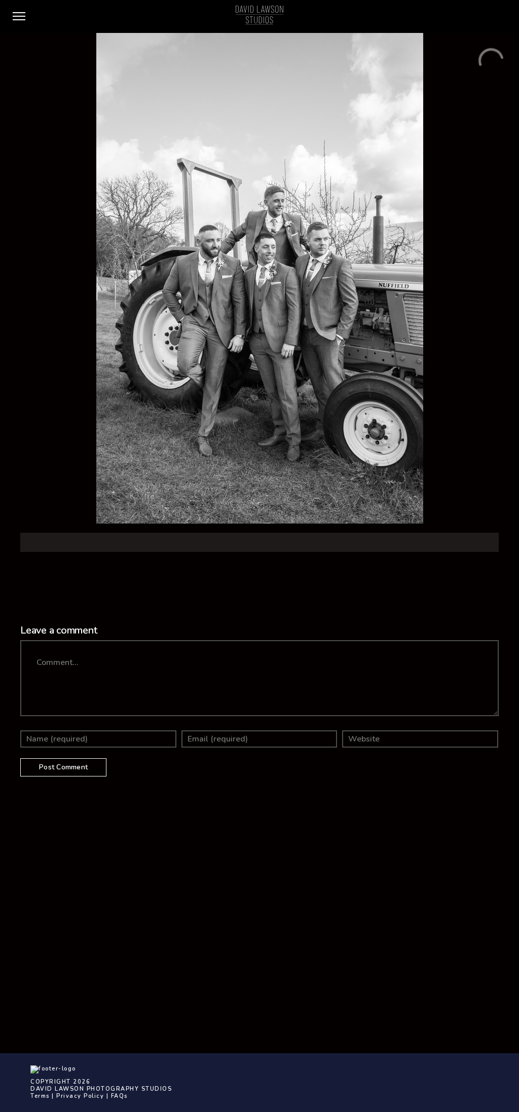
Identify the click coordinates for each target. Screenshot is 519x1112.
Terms (40, 1096)
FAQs (119, 1096)
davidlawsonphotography (329, 936)
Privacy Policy (80, 1096)
